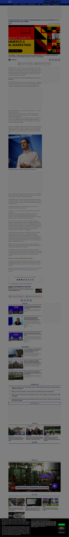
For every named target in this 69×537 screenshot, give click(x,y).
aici (24, 531)
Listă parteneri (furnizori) (34, 527)
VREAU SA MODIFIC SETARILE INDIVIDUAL (62, 528)
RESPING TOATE (61, 532)
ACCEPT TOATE (61, 524)
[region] (34, 527)
